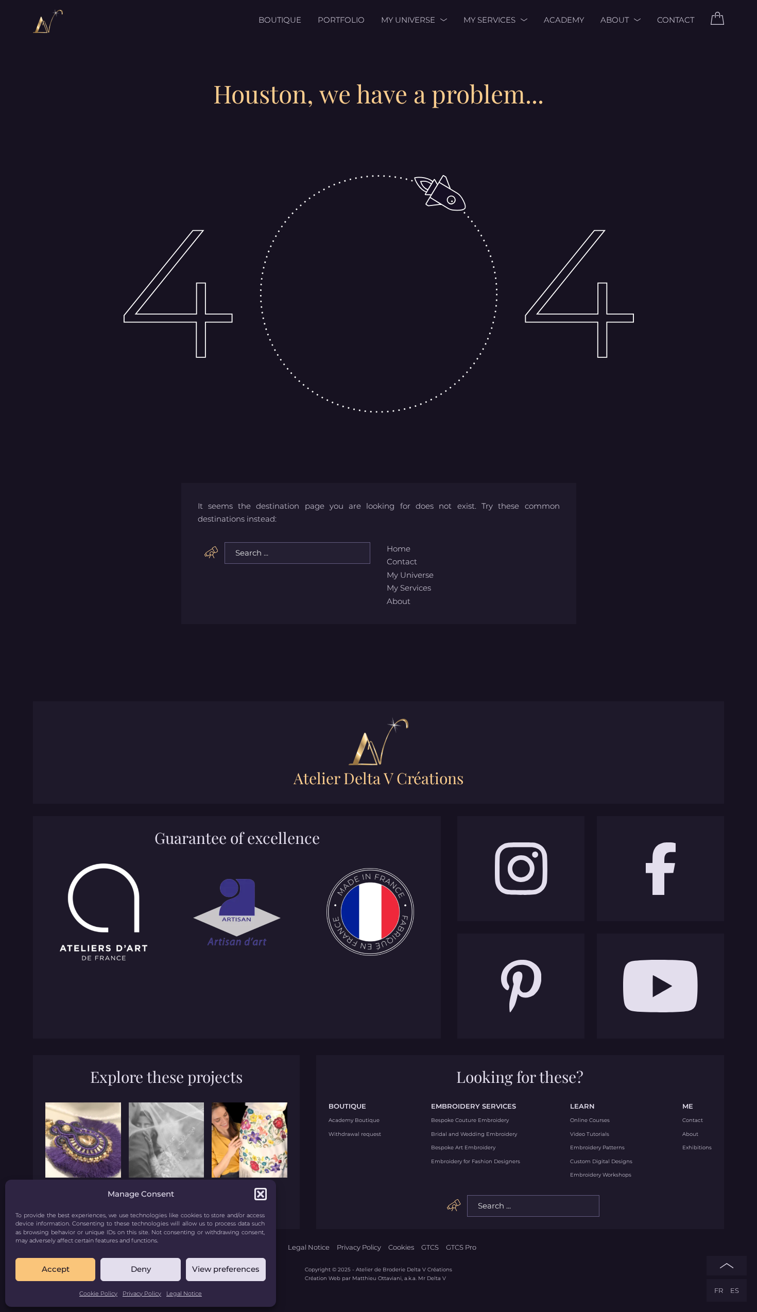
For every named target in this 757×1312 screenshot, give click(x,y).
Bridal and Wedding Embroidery (474, 1134)
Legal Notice (184, 1293)
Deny (141, 1269)
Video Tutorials (589, 1134)
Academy (564, 20)
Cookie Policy (98, 1293)
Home (398, 549)
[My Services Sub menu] (521, 19)
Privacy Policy (142, 1293)
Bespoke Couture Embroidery (470, 1120)
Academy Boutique (354, 1120)
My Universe (408, 20)
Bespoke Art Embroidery (463, 1148)
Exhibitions (697, 1148)
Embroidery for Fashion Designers (475, 1162)
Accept (56, 1269)
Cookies (401, 1247)
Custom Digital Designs (601, 1162)
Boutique (280, 20)
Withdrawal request (355, 1134)
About (614, 20)
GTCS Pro (461, 1247)
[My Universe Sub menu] (441, 19)
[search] (211, 552)
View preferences (226, 1269)
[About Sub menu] (635, 19)
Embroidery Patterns (597, 1148)
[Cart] (717, 22)
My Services (489, 20)
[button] (260, 1194)
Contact (675, 20)
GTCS (430, 1247)
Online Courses (590, 1120)
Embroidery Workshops (600, 1175)
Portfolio (341, 20)
